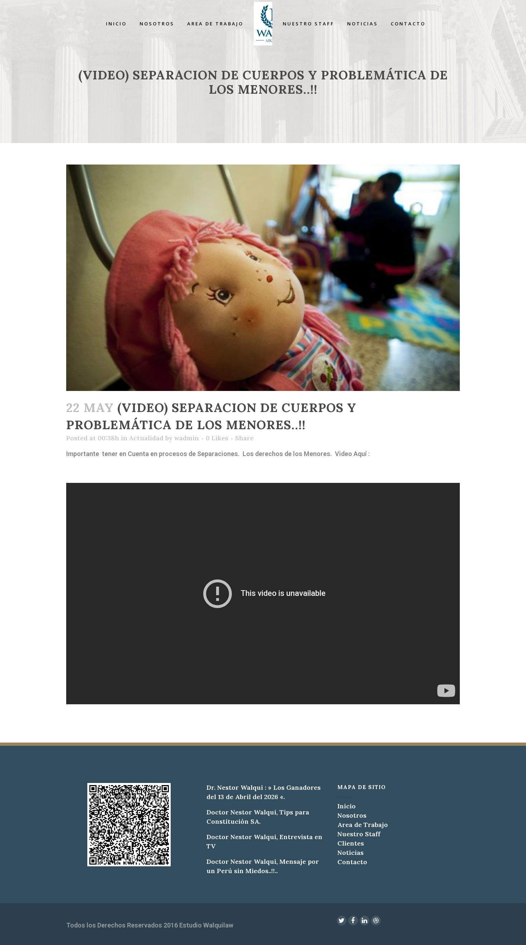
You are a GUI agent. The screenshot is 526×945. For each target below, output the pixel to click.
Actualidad (146, 438)
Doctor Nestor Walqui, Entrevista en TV (264, 841)
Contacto (352, 862)
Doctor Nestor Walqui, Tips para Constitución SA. (257, 817)
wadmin (186, 438)
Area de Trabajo (362, 825)
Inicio (346, 806)
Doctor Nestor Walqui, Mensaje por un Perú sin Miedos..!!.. (262, 866)
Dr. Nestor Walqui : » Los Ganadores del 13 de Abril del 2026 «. (263, 792)
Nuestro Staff (358, 834)
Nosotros (351, 815)
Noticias (350, 852)
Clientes (350, 843)
